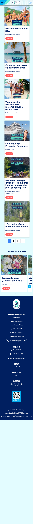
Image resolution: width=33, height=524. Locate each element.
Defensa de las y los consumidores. (16, 415)
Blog (16, 375)
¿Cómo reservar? (16, 329)
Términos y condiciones (16, 336)
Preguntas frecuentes (16, 332)
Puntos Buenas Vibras (16, 325)
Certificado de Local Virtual (16, 409)
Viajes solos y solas (17, 321)
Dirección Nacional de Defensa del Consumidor (16, 413)
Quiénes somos (16, 317)
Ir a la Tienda (16, 367)
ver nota (9, 38)
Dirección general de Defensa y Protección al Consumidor (16, 416)
